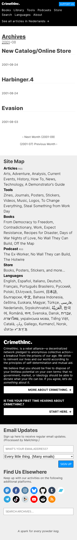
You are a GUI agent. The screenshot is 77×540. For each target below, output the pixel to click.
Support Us (67, 4)
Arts (7, 174)
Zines (8, 195)
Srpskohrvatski (37, 308)
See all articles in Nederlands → (25, 21)
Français (11, 286)
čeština (10, 302)
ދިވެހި (19, 324)
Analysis (39, 174)
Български (13, 297)
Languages (23, 14)
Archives (14, 36)
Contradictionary (18, 227)
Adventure (21, 174)
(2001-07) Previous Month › (38, 144)
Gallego (30, 324)
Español (24, 281)
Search (7, 14)
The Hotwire (14, 259)
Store (58, 10)
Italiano (39, 281)
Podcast (11, 249)
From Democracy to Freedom (28, 222)
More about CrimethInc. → (49, 390)
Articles (10, 168)
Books (6, 10)
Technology (13, 184)
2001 (6, 42)
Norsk (61, 324)
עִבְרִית (66, 313)
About (37, 14)
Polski (9, 292)
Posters (37, 195)
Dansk (54, 313)
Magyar (39, 302)
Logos (34, 200)
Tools (31, 10)
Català (9, 324)
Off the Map (24, 243)
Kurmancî (46, 324)
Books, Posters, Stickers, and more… (34, 270)
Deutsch (54, 281)
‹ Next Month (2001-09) (38, 137)
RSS (20, 168)
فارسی (66, 302)
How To (37, 179)
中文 (27, 297)
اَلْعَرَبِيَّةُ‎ (57, 308)
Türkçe (53, 302)
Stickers (52, 195)
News (50, 179)
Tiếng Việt (59, 318)
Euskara (24, 302)
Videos (9, 200)
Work (37, 227)
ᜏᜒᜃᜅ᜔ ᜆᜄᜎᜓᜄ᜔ (15, 329)
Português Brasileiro (37, 286)
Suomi (38, 292)
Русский (63, 286)
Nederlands (13, 308)
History (23, 179)
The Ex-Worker (16, 254)
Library (19, 10)
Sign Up (65, 464)
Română (16, 313)
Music (22, 200)
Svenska (39, 313)
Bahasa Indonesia (47, 297)
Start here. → (60, 411)
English (10, 281)
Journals (22, 195)
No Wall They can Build (50, 254)
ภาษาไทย (11, 318)
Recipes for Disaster (41, 233)
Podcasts (44, 10)
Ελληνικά (24, 292)
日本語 (51, 292)
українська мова (34, 318)
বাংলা (27, 313)
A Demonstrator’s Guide (45, 184)
